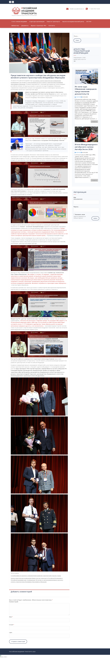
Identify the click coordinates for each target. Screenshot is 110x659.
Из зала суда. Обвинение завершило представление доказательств (86, 90)
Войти (95, 218)
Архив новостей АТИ (80, 59)
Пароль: (76, 206)
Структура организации (36, 21)
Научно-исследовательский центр (73, 21)
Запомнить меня (80, 214)
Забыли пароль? (78, 218)
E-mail (11, 624)
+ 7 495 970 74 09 (94, 9)
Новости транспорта (53, 21)
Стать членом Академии (19, 21)
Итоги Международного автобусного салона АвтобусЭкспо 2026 (86, 146)
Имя (11, 617)
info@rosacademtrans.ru (76, 9)
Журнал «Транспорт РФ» (38, 25)
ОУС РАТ (88, 21)
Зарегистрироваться (80, 216)
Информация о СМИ (79, 57)
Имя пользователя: (78, 198)
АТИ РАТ (78, 97)
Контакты (52, 25)
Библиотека (15, 25)
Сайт (10, 632)
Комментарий (13, 602)
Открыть (94, 121)
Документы (25, 25)
